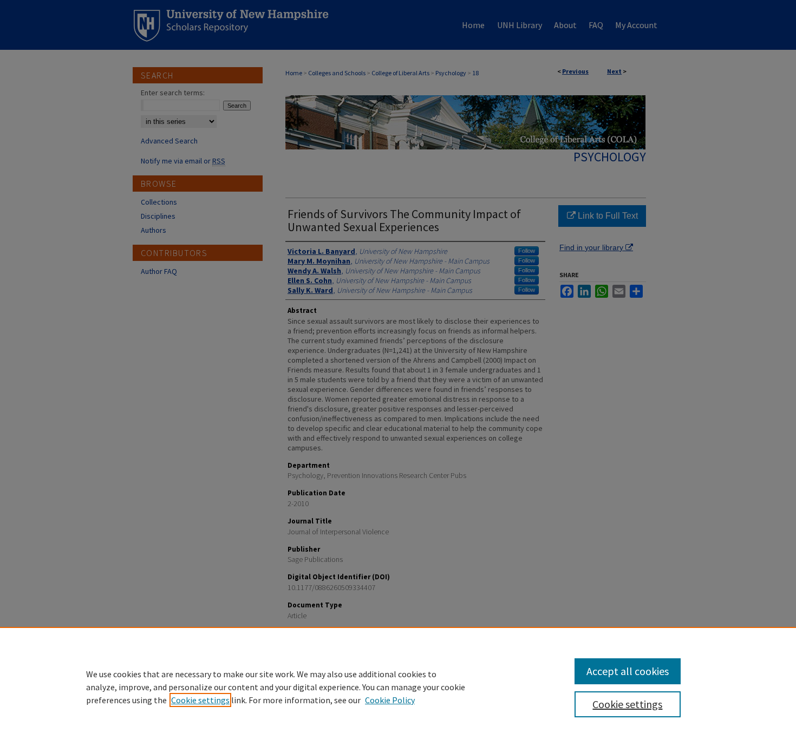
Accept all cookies (627, 671)
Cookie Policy (390, 700)
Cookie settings (200, 700)
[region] (398, 686)
